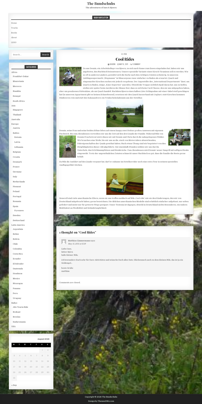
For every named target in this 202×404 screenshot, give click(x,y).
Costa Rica (18, 254)
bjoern (112, 64)
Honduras (17, 273)
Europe (15, 124)
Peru (15, 293)
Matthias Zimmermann (79, 241)
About (14, 37)
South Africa (19, 101)
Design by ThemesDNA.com (101, 401)
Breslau (16, 317)
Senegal (16, 96)
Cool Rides (125, 59)
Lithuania (18, 147)
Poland (16, 191)
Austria (16, 128)
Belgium (17, 152)
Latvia (17, 142)
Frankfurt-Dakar (21, 76)
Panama (16, 288)
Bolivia (16, 239)
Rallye (14, 303)
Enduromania (19, 322)
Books (14, 33)
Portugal (17, 196)
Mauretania (18, 81)
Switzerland (18, 220)
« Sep (14, 385)
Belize (16, 234)
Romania (17, 201)
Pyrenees (19, 210)
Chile (15, 244)
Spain (15, 206)
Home (14, 23)
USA (125, 54)
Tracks (14, 28)
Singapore (18, 110)
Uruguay (17, 298)
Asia (13, 106)
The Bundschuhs (101, 3)
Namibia (17, 91)
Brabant (16, 312)
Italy (15, 177)
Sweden (16, 215)
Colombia (17, 249)
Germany (17, 172)
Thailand (17, 115)
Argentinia (18, 229)
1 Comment (136, 64)
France (16, 167)
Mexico (16, 278)
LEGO (13, 42)
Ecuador (17, 259)
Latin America (18, 225)
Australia (15, 119)
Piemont (17, 186)
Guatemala (18, 269)
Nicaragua (18, 283)
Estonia (17, 137)
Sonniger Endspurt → (183, 221)
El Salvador (18, 264)
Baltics (16, 133)
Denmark (17, 162)
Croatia (16, 157)
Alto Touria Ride (20, 307)
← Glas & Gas (62, 221)
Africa (14, 72)
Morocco (17, 86)
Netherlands (19, 182)
